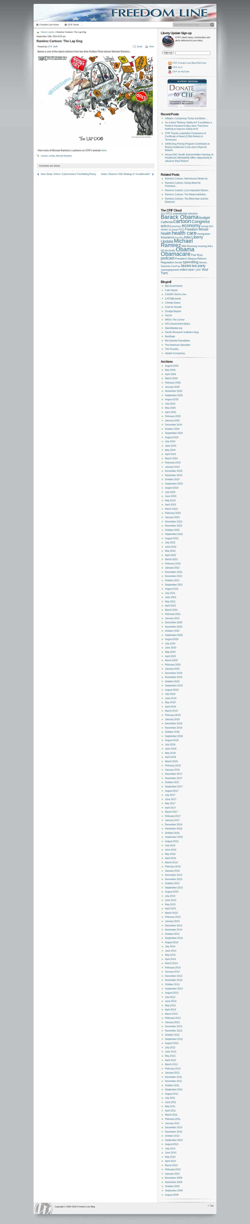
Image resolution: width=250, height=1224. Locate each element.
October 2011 (172, 1085)
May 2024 (170, 450)
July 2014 (170, 946)
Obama (185, 249)
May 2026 (170, 370)
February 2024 (173, 462)
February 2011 (172, 1119)
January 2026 (172, 387)
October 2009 (172, 1186)
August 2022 (172, 538)
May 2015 (170, 904)
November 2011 (173, 1081)
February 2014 (173, 967)
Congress (201, 221)
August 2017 (172, 791)
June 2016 (170, 849)
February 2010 (173, 1169)
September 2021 (174, 584)
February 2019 (173, 715)
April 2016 (170, 858)
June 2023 (170, 496)
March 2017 (171, 811)
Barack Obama (180, 217)
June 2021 (170, 597)
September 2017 (174, 786)
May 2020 (170, 652)
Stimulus (203, 262)
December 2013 (173, 976)
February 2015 (173, 917)
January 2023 (172, 517)
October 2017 (172, 782)
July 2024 (170, 441)
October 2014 (172, 934)
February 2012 (173, 1068)
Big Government (173, 286)
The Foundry (172, 349)
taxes (186, 265)
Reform (201, 258)
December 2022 (173, 521)
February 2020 (173, 664)
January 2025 (172, 420)
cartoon (44, 156)
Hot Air (168, 315)
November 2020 (173, 626)
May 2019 (170, 702)
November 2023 (173, 475)
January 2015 (172, 921)
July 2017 (170, 795)
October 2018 (172, 732)
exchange (173, 229)
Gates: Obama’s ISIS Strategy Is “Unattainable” (125, 174)
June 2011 (170, 1102)
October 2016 (172, 833)
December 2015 (173, 875)
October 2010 (172, 1135)
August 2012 (172, 1043)
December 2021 (173, 572)
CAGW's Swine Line (175, 294)
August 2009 (172, 1195)
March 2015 (171, 913)
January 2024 (172, 467)
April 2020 (170, 656)
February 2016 (173, 866)
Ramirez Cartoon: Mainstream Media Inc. (186, 178)
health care (184, 233)
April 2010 (170, 1161)
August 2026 (172, 365)
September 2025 (174, 395)
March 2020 (171, 660)
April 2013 (170, 1009)
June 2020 (170, 647)
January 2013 (172, 1022)
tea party (198, 266)
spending (190, 262)
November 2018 (173, 727)
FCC (181, 229)
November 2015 (173, 879)
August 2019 (172, 690)
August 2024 (172, 437)
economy (191, 225)
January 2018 (172, 769)
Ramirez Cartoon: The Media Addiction (185, 194)
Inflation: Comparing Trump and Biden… (186, 118)
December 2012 (173, 1026)
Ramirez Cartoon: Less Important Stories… (187, 190)
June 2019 (170, 698)
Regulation (167, 262)
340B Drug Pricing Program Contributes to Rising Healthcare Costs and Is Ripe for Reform (187, 147)
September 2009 (174, 1190)
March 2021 (171, 610)
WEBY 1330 (194, 270)
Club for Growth (173, 307)
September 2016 (174, 837)
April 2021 (170, 605)
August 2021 (172, 588)
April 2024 (170, 454)
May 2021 (170, 601)
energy (205, 226)
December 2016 (173, 824)
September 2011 (174, 1089)
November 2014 (173, 929)
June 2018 (170, 748)
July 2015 (170, 896)
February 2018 (173, 765)
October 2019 (172, 681)
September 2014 (174, 938)
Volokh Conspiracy (175, 353)
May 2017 (170, 803)
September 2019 (174, 685)
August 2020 (172, 639)
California (167, 222)
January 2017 (172, 820)
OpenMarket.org (173, 328)
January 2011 (172, 1123)
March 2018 (171, 761)
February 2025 (173, 416)
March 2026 (171, 378)
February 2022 (173, 563)
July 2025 (170, 403)
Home (43, 32)
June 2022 (170, 546)
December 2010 (173, 1127)
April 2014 (170, 959)
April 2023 (170, 504)
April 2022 (170, 555)
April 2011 (170, 1110)
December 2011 (173, 1077)
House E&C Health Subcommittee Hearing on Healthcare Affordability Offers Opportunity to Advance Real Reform (189, 157)
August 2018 (172, 740)
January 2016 (172, 870)
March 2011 (171, 1114)
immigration (203, 233)
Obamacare (175, 254)
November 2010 (173, 1131)
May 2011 (170, 1106)
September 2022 (174, 534)
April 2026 (170, 374)
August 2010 (172, 1144)
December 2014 (173, 925)
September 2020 (174, 635)
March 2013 (171, 1014)
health (166, 233)
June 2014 (170, 950)
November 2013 (173, 980)
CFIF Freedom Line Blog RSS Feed (189, 63)
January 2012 (172, 1072)
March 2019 (171, 710)
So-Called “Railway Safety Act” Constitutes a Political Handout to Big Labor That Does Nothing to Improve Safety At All (188, 125)
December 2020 (173, 622)
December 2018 (173, 723)
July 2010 (170, 1148)
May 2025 (170, 408)
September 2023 (174, 483)
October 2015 (172, 883)
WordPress (44, 1208)
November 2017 (173, 778)
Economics (175, 226)
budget (204, 218)
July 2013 (170, 997)
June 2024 (170, 445)
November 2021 (173, 576)
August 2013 (172, 992)
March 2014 (171, 963)
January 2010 (172, 1173)
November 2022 (173, 525)
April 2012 (170, 1060)
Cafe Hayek (171, 290)
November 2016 (173, 828)
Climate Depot (172, 302)
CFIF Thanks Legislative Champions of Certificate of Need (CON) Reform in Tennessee (185, 136)
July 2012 (170, 1047)
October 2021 (172, 580)
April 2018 (170, 757)
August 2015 (172, 891)
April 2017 (170, 807)
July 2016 (170, 845)
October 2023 (172, 479)
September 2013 (174, 988)
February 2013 (173, 1018)
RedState (170, 336)
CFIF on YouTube (180, 71)
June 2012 (170, 1051)
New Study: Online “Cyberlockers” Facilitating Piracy (68, 174)
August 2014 (172, 942)
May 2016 (170, 854)
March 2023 (171, 509)
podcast (167, 258)
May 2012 (170, 1056)
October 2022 (172, 530)
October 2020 (172, 630)
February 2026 (173, 382)
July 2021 (170, 593)
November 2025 (173, 391)
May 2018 (170, 753)
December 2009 (173, 1178)
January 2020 (172, 668)
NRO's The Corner (175, 319)
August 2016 (172, 841)
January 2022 (172, 567)
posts (51, 32)
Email (139, 46)
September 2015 (174, 887)
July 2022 (170, 542)
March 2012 (171, 1064)
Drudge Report (173, 311)
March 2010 (171, 1165)
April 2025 (170, 412)
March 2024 (171, 458)
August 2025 (172, 399)
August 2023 (172, 487)
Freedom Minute (196, 229)
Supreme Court (169, 266)
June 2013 (170, 1001)
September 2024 (174, 433)
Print (151, 46)
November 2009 (173, 1182)
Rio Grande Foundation (177, 340)
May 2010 (170, 1157)
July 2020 (170, 643)
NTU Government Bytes (177, 323)
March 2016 (171, 862)
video (183, 269)
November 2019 (173, 677)
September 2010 (174, 1140)
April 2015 (170, 908)
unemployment (170, 269)
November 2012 (173, 1030)
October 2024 (172, 429)
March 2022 (171, 559)
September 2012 (174, 1039)
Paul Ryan (197, 254)
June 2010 (170, 1152)
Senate (178, 262)
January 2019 (172, 719)
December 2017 (173, 774)
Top (211, 1205)
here (104, 150)
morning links (205, 246)
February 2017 (173, 816)
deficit (165, 226)
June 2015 (170, 900)
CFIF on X (177, 67)
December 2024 (173, 424)
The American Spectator (177, 345)
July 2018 (170, 744)
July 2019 (170, 694)
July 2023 (170, 492)
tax (179, 266)
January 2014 (172, 971)
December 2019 (173, 673)
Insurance (167, 237)
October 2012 (172, 1034)
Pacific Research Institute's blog (182, 332)
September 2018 (174, 736)
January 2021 (172, 618)
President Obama (186, 258)
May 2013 (170, 1005)
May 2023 (170, 500)
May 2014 (170, 955)
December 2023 (173, 471)
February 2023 (173, 513)
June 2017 (170, 799)
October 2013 (172, 984)
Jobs (187, 237)
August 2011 (171, 1093)
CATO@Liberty (173, 298)
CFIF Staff (52, 46)
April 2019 (170, 706)
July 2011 (170, 1098)
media (52, 156)
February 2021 (173, 614)
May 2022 (170, 551)
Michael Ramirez (64, 156)
